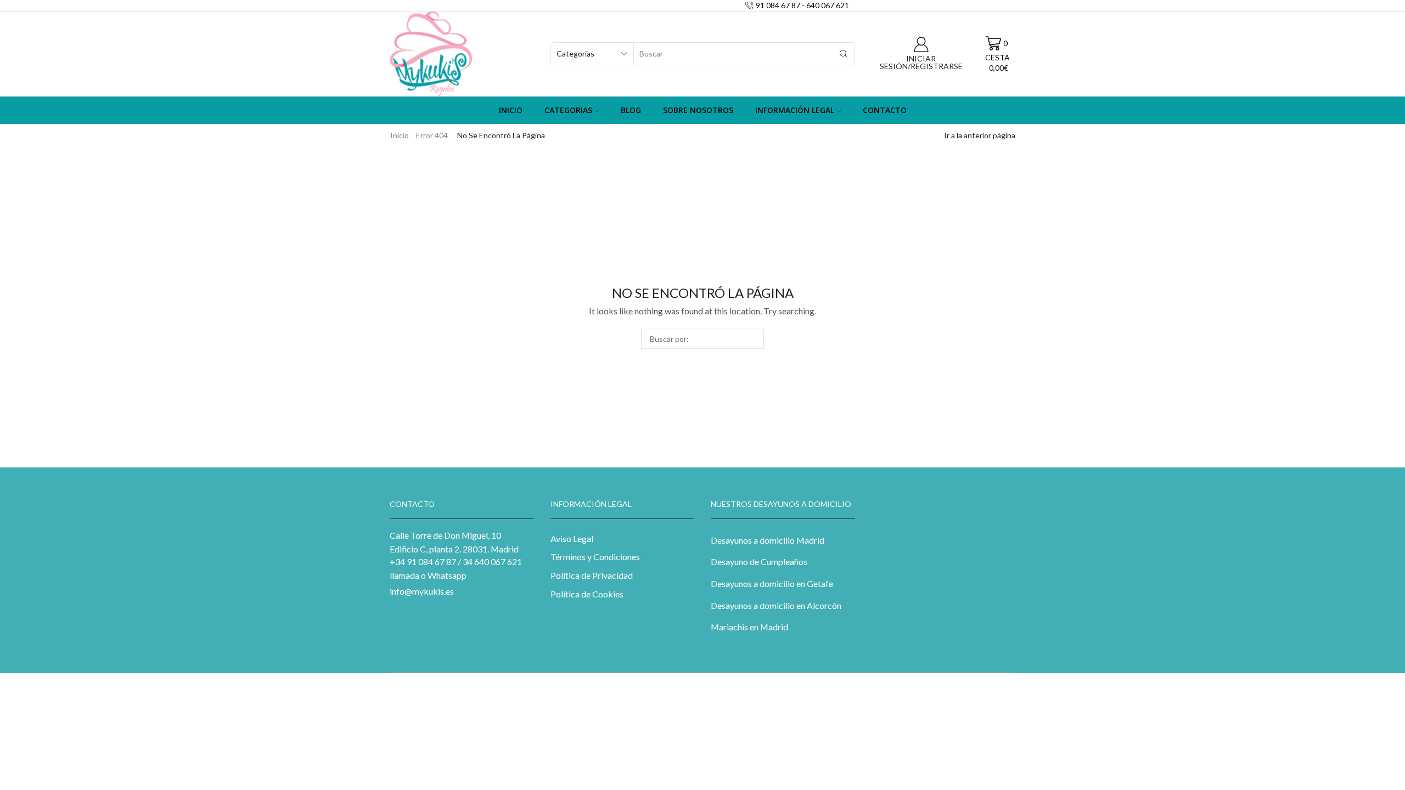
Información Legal (794, 110)
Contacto (885, 110)
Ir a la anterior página (979, 135)
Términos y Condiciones (595, 556)
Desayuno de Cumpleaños (759, 561)
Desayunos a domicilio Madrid (767, 540)
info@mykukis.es (422, 591)
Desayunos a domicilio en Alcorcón (776, 605)
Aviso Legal (571, 538)
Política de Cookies (586, 594)
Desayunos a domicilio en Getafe (772, 583)
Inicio (510, 110)
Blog (631, 110)
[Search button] (844, 54)
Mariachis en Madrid (749, 627)
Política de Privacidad (591, 575)
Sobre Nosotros (698, 110)
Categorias (568, 110)
